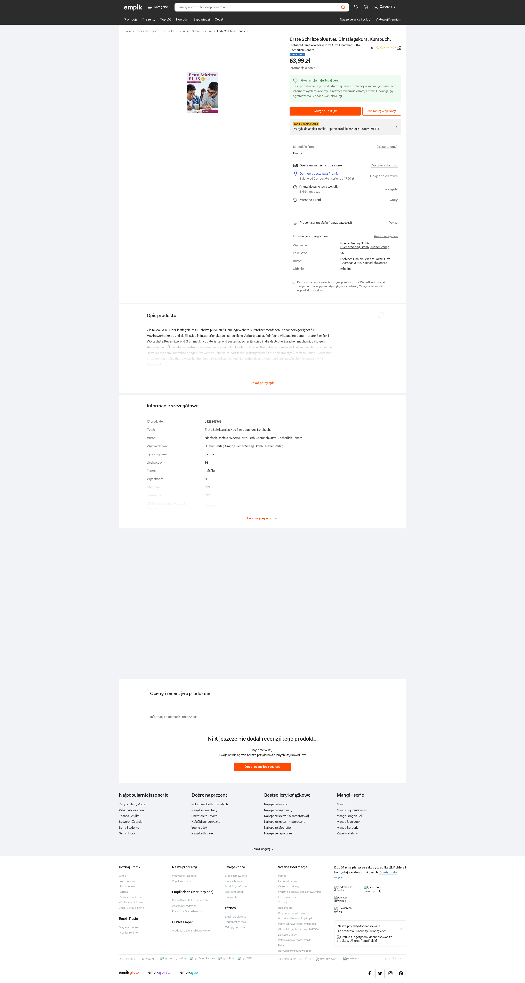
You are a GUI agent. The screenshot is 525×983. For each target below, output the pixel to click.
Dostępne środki (234, 892)
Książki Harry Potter (133, 804)
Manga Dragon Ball (350, 816)
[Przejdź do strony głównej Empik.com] (133, 7)
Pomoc (282, 876)
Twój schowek (233, 881)
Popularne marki (182, 881)
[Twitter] (380, 973)
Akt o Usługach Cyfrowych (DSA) (298, 929)
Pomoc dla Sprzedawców (187, 911)
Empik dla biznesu (235, 916)
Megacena (297, 55)
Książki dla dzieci (203, 833)
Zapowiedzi (201, 19)
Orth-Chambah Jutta (346, 45)
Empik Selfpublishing (131, 908)
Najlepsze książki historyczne (284, 821)
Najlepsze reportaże (278, 833)
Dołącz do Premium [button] (384, 176)
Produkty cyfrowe (236, 886)
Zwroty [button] (393, 200)
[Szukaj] (343, 7)
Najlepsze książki (276, 804)
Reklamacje (285, 908)
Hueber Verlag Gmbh (354, 243)
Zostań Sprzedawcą (184, 906)
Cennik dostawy (288, 881)
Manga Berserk (347, 827)
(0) (399, 47)
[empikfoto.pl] (129, 973)
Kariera (123, 892)
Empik (127, 31)
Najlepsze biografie (277, 827)
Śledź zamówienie (236, 876)
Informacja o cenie (302, 68)
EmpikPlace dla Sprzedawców (190, 900)
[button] (202, 92)
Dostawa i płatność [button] (384, 165)
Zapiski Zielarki (347, 833)
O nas (122, 876)
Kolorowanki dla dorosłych (210, 804)
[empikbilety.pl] (159, 973)
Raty (281, 945)
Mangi (341, 804)
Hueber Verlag (379, 247)
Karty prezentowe (236, 922)
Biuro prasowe (127, 881)
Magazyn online (128, 927)
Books (170, 31)
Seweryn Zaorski (131, 821)
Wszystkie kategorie (184, 876)
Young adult (199, 827)
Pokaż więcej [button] (260, 849)
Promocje (131, 19)
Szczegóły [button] (390, 189)
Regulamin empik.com (291, 913)
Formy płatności (287, 897)
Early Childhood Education (233, 31)
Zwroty (282, 902)
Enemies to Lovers (205, 816)
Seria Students (129, 827)
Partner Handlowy (130, 897)
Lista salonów (127, 886)
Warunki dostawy (288, 886)
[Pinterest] (400, 973)
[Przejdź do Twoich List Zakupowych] (356, 6)
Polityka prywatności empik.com (297, 924)
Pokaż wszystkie (386, 236)
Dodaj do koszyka (325, 111)
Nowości (182, 19)
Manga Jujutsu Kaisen (352, 810)
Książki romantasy (204, 810)
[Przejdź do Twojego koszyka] (367, 6)
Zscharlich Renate (302, 50)
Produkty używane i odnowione (191, 930)
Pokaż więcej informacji (262, 518)
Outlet (219, 19)
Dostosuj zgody (287, 935)
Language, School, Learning (195, 31)
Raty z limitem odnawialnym (295, 951)
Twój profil (231, 897)
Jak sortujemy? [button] (387, 146)
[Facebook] (369, 973)
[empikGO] (189, 973)
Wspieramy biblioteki (131, 902)
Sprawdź (211, 506)
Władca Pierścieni (132, 810)
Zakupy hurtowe (235, 927)
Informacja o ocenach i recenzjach (173, 716)
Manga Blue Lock (348, 821)
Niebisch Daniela (301, 45)
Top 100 (165, 19)
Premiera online (128, 932)
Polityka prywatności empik (294, 940)
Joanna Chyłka (129, 816)
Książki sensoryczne (206, 821)
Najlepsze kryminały (278, 810)
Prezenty (149, 19)
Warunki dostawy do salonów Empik (299, 892)
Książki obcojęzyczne (149, 31)
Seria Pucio (127, 833)
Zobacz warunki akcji (327, 96)
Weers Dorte (322, 45)
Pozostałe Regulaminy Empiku (296, 918)
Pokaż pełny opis (262, 383)
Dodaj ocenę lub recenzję (262, 766)
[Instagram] (390, 973)
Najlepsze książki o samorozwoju (287, 816)
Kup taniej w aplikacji (382, 111)
